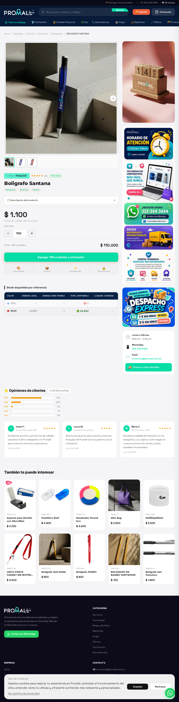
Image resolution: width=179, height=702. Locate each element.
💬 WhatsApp (168, 2)
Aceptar (137, 686)
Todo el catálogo (17, 22)
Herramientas (100, 22)
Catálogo (18, 33)
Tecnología (99, 620)
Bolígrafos (57, 33)
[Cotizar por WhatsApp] (170, 693)
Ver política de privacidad (24, 693)
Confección (39, 22)
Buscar (120, 10)
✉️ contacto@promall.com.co (109, 669)
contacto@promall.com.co (147, 358)
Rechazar (160, 686)
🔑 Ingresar (141, 11)
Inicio (7, 33)
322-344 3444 (140, 348)
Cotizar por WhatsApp (23, 633)
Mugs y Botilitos (101, 625)
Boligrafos (11, 190)
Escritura (43, 33)
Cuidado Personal (64, 22)
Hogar (120, 22)
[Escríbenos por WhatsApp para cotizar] (148, 205)
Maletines (138, 22)
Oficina (156, 22)
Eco (84, 22)
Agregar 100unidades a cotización (61, 257)
